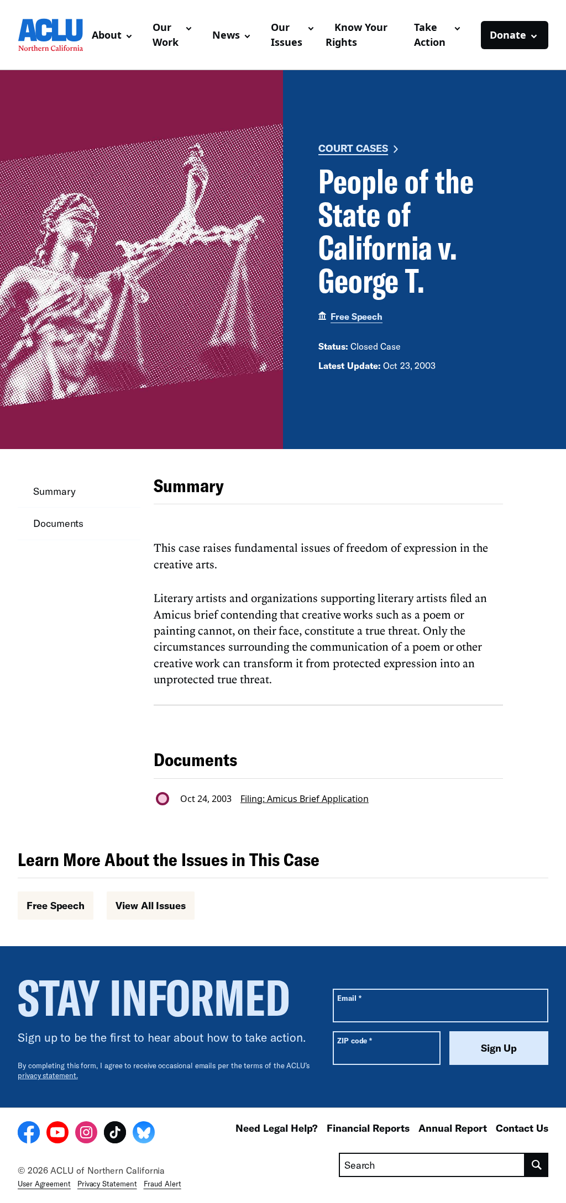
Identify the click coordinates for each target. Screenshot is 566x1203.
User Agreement (44, 1183)
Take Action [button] (430, 34)
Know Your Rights (356, 34)
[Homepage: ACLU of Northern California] (50, 34)
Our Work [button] (166, 34)
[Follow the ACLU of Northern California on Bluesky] (144, 1134)
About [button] (107, 34)
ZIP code (354, 1040)
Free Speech (356, 316)
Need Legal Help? (276, 1128)
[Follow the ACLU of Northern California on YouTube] (57, 1134)
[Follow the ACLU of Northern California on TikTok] (115, 1134)
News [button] (226, 34)
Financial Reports (368, 1128)
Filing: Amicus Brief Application (304, 799)
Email (349, 997)
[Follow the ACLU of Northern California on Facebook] (29, 1134)
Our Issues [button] (286, 34)
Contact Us (522, 1128)
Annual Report (452, 1128)
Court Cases (353, 148)
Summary (54, 491)
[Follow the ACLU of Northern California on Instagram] (86, 1134)
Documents (58, 523)
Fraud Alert (162, 1183)
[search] (536, 1165)
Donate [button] (508, 34)
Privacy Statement (107, 1183)
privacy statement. (48, 1075)
